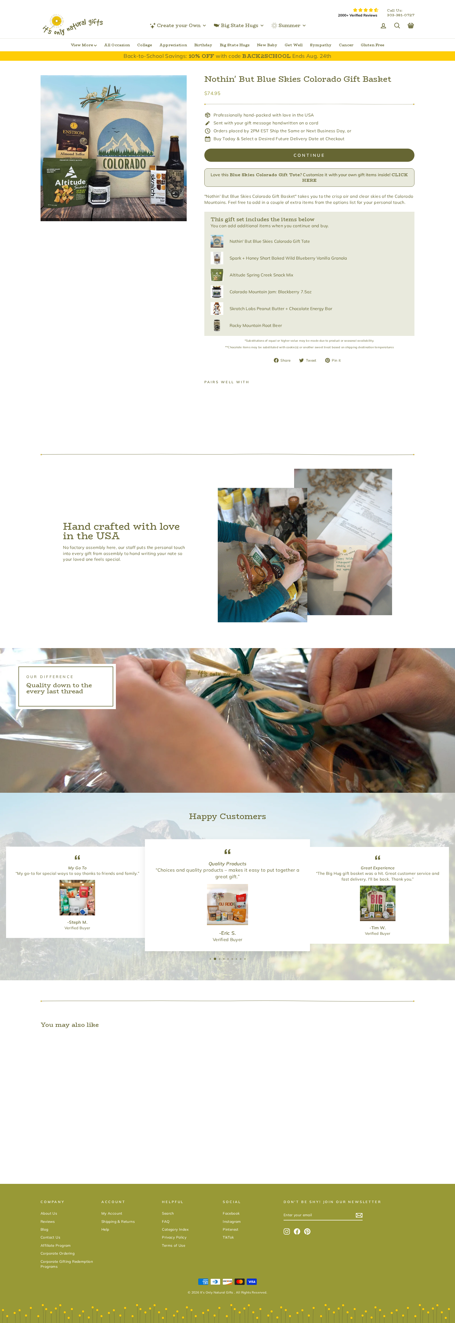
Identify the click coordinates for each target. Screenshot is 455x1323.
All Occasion (117, 45)
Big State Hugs (239, 25)
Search (168, 1213)
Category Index (175, 1229)
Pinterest (231, 1229)
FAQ (166, 1221)
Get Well (294, 45)
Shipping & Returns (118, 1221)
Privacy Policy (174, 1237)
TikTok (228, 1237)
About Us (49, 1213)
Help (105, 1229)
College (144, 45)
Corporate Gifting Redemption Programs (67, 1264)
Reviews (48, 1221)
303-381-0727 (400, 15)
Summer (289, 25)
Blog (44, 1229)
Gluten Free (372, 45)
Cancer (346, 45)
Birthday (203, 45)
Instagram (232, 1221)
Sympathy (321, 45)
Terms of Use (173, 1245)
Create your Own (179, 25)
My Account (111, 1213)
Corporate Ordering (58, 1253)
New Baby (267, 45)
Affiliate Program (56, 1245)
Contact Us (50, 1237)
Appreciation (173, 45)
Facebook (231, 1213)
